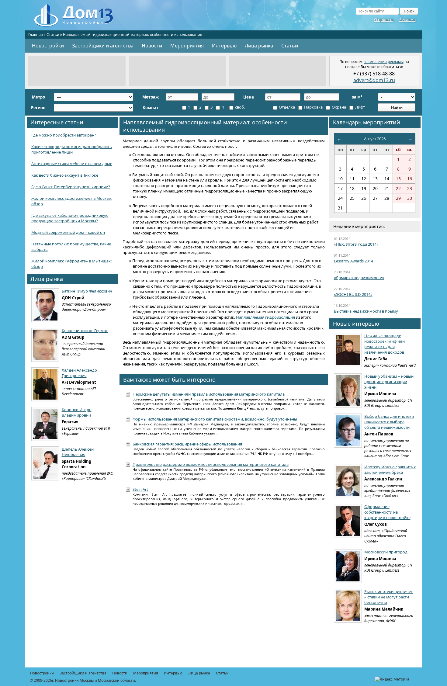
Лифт (359, 107)
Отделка (286, 107)
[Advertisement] (77, 71)
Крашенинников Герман (85, 330)
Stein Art (140, 489)
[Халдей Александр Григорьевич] (45, 384)
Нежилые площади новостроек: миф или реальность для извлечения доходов (384, 344)
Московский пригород (385, 552)
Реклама (407, 19)
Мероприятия (187, 45)
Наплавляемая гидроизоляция (265, 317)
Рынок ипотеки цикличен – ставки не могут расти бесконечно (388, 597)
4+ (223, 107)
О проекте (383, 19)
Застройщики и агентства (102, 45)
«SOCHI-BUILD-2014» (353, 294)
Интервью (224, 45)
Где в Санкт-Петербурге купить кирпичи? (70, 186)
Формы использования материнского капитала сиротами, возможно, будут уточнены (215, 419)
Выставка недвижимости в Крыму (366, 311)
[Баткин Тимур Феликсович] (45, 305)
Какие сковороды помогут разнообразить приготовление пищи (71, 149)
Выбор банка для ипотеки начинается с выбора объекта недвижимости (389, 422)
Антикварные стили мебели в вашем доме (71, 163)
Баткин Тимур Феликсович (87, 291)
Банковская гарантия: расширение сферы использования (187, 444)
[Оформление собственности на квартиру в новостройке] (348, 521)
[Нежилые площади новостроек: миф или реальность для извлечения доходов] (348, 350)
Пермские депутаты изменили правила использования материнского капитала (209, 394)
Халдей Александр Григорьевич (79, 372)
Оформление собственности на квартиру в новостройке (387, 512)
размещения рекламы (383, 61)
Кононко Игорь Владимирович (77, 412)
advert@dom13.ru (374, 80)
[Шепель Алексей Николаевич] (45, 463)
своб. (239, 107)
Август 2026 (375, 138)
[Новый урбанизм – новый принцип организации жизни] (348, 390)
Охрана (338, 107)
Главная (35, 34)
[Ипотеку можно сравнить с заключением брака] (348, 481)
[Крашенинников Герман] (45, 345)
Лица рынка (259, 45)
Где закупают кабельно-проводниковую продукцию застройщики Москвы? (70, 218)
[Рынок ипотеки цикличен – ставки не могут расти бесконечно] (348, 606)
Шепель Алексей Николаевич (78, 451)
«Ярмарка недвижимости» (359, 277)
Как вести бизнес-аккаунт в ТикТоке (64, 175)
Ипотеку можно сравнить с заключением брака (390, 469)
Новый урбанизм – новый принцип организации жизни (389, 381)
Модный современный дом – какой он (68, 232)
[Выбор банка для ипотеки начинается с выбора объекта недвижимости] (348, 431)
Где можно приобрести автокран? (63, 135)
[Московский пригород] (348, 566)
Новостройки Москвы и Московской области (95, 680)
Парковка (313, 107)
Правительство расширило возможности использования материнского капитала (211, 464)
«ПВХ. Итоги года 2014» (356, 244)
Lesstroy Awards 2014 (353, 261)
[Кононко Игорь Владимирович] (45, 424)
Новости (152, 45)
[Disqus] (224, 590)
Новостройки (48, 45)
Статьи (53, 34)
